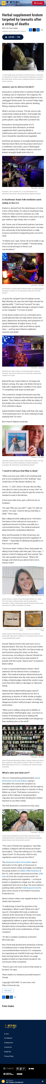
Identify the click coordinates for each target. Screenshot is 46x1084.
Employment (8, 1042)
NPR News (7, 990)
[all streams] (43, 1081)
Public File (7, 1052)
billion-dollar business (30, 871)
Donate (39, 3)
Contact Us (8, 1047)
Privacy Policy (8, 1056)
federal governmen (30, 888)
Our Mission (8, 1038)
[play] (3, 1081)
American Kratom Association (18, 862)
